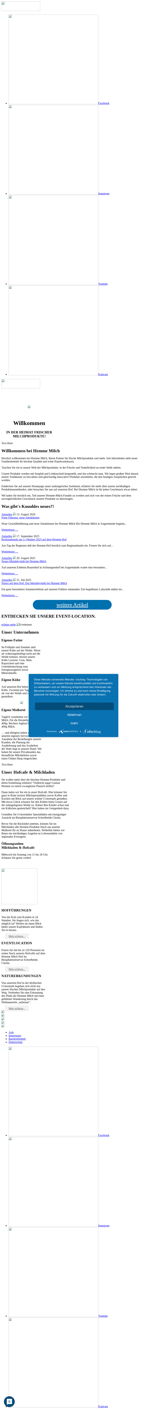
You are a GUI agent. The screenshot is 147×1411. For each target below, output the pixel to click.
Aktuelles (6, 514)
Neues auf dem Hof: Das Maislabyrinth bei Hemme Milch (34, 583)
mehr (74, 723)
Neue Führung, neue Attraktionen (20, 517)
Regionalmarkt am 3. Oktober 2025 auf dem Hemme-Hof (34, 539)
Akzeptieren (74, 706)
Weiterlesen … (9, 529)
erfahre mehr (8, 624)
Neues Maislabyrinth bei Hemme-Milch (23, 561)
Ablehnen (74, 715)
